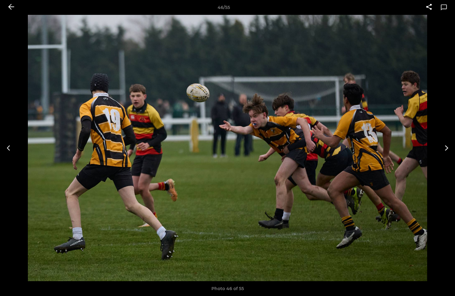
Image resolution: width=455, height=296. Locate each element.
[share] (429, 7)
